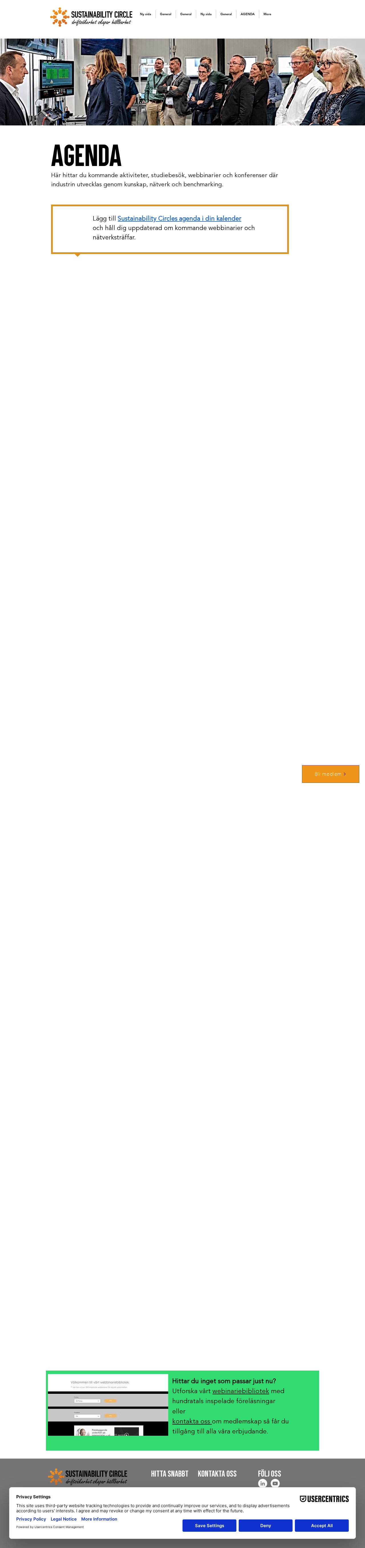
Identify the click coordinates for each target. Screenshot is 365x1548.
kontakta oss (192, 1422)
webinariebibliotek (240, 1391)
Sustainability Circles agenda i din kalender (179, 219)
